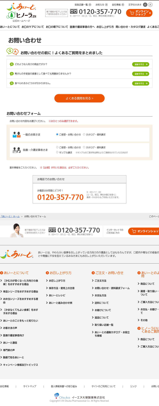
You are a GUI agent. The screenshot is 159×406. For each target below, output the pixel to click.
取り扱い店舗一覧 (104, 325)
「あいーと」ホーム (10, 216)
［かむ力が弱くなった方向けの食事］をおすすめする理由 (20, 282)
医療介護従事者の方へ (82, 27)
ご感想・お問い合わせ (70, 134)
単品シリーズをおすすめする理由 (20, 291)
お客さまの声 (10, 328)
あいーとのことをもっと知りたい (20, 320)
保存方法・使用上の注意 (62, 288)
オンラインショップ (142, 13)
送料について (102, 303)
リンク (133, 386)
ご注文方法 (100, 281)
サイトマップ (29, 386)
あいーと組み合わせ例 (60, 303)
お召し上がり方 (105, 27)
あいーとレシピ (57, 295)
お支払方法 (100, 295)
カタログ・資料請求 (96, 134)
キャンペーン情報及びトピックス (20, 365)
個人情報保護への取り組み (64, 386)
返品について (102, 317)
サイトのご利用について (104, 386)
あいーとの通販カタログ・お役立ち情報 (112, 334)
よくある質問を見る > (79, 98)
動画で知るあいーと (13, 357)
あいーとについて (10, 27)
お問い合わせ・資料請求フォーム (112, 288)
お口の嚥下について (57, 27)
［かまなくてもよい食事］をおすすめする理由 (20, 312)
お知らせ (99, 5)
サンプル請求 (65, 152)
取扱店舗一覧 (81, 5)
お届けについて (103, 310)
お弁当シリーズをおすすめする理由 (20, 301)
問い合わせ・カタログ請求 (130, 27)
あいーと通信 (10, 343)
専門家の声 (9, 350)
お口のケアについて (33, 27)
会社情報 (116, 5)
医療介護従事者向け (13, 335)
